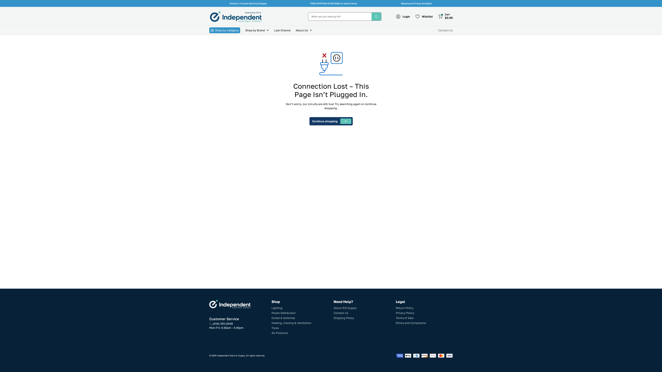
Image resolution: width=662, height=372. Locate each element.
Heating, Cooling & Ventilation (291, 323)
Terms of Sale (405, 318)
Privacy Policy (405, 313)
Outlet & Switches (283, 318)
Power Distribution (284, 313)
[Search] (376, 16)
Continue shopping (325, 121)
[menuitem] (257, 30)
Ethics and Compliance (411, 323)
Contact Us (445, 30)
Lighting (277, 308)
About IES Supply (345, 308)
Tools (275, 328)
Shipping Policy (344, 318)
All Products (280, 333)
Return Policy (405, 308)
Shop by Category (227, 30)
